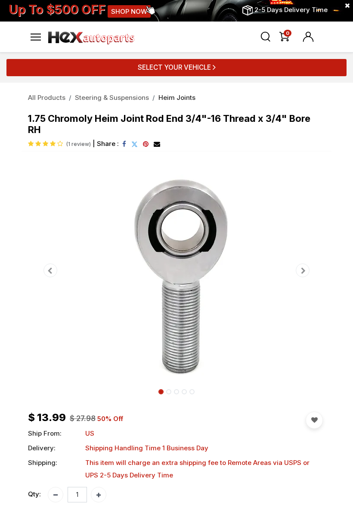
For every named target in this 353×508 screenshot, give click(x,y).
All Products (46, 97)
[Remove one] (55, 494)
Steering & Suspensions (112, 97)
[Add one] (98, 494)
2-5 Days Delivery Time (291, 10)
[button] (50, 270)
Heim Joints (176, 97)
